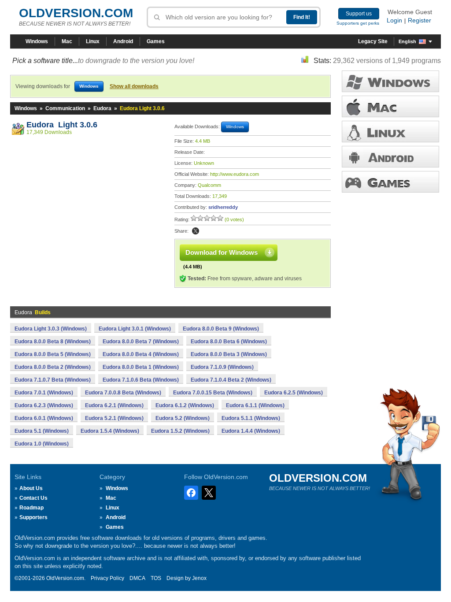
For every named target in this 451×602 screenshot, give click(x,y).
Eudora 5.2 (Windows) (182, 418)
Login (394, 20)
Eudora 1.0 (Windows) (42, 444)
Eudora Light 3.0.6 (61, 124)
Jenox (199, 578)
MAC (390, 106)
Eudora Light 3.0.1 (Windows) (135, 329)
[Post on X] (195, 230)
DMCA (137, 578)
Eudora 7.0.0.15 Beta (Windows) (212, 393)
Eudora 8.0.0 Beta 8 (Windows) (53, 341)
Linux (93, 41)
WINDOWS (390, 81)
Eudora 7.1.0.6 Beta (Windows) (141, 380)
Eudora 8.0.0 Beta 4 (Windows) (141, 354)
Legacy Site (373, 41)
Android (123, 41)
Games (156, 41)
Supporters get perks (357, 23)
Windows (37, 41)
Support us (359, 14)
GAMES (390, 182)
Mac (67, 41)
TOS (156, 578)
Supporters (33, 517)
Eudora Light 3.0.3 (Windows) (51, 329)
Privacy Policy (107, 578)
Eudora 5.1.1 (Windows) (251, 418)
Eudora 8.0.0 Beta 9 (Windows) (221, 329)
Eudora (102, 108)
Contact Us (33, 498)
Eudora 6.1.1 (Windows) (255, 405)
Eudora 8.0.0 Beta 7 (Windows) (141, 341)
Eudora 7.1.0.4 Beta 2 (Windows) (231, 380)
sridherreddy (223, 207)
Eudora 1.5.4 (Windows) (110, 431)
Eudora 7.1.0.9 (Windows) (222, 367)
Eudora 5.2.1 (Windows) (114, 418)
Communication (65, 108)
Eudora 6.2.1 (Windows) (114, 405)
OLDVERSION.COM (76, 13)
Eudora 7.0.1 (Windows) (44, 393)
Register (419, 20)
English (407, 41)
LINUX (390, 131)
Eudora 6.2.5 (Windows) (293, 393)
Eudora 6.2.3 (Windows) (44, 405)
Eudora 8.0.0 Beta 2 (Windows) (53, 367)
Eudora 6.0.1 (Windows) (44, 418)
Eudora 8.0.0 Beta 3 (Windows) (229, 354)
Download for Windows (221, 252)
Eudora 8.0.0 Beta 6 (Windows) (229, 341)
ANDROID (390, 156)
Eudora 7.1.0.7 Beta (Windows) (53, 380)
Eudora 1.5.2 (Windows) (180, 431)
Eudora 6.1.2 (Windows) (184, 405)
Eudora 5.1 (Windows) (42, 431)
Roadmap (31, 508)
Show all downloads (134, 86)
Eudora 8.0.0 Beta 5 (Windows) (53, 354)
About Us (31, 488)
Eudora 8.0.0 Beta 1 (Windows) (141, 367)
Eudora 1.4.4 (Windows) (251, 431)
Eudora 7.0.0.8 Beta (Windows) (123, 393)
